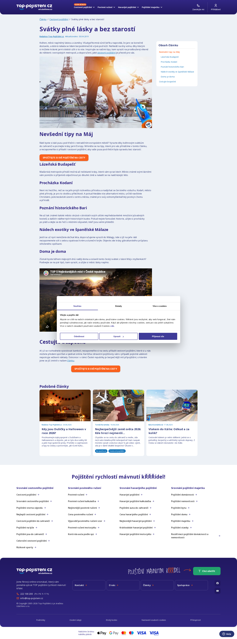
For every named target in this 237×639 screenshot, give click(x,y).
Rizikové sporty (24, 547)
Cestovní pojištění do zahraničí (33, 521)
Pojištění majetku (151, 7)
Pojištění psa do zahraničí (30, 534)
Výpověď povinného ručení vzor (85, 521)
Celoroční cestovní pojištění (31, 540)
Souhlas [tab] (77, 306)
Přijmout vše (158, 336)
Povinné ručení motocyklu (82, 527)
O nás (112, 585)
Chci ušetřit (208, 571)
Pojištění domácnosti (182, 494)
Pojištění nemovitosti (182, 501)
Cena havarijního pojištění (134, 514)
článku (70, 360)
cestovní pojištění (106, 52)
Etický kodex (111, 620)
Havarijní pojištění (127, 7)
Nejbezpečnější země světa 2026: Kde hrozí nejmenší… (118, 431)
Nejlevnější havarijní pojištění (136, 521)
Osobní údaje (76, 620)
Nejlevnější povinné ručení (82, 507)
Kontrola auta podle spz (81, 534)
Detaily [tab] (118, 306)
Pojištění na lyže (25, 527)
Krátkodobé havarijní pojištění (136, 527)
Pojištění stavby (180, 527)
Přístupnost (195, 620)
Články (43, 19)
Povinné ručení (105, 7)
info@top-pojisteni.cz (31, 598)
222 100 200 (26, 593)
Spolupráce (183, 585)
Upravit (116, 336)
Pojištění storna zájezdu (29, 507)
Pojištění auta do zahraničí (134, 507)
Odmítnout (79, 336)
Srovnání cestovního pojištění (32, 501)
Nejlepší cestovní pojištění (30, 514)
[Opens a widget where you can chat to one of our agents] (226, 634)
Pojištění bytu (178, 507)
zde (112, 326)
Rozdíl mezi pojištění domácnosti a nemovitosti (189, 536)
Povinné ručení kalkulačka (82, 501)
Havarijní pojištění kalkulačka (135, 501)
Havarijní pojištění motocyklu (135, 534)
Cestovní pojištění (83, 7)
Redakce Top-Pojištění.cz (52, 36)
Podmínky (40, 620)
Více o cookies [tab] (160, 306)
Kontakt (79, 585)
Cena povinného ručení (80, 514)
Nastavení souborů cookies (154, 620)
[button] (41, 488)
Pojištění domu (179, 514)
